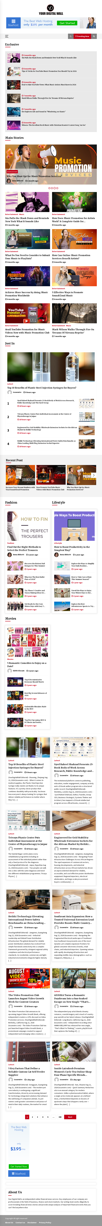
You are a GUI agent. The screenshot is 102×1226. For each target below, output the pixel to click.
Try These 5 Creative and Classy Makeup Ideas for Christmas (35, 592)
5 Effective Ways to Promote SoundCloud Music (67, 294)
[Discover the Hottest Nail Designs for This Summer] (15, 566)
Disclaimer (32, 1222)
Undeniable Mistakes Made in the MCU (35, 708)
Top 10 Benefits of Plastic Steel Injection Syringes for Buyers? (41, 387)
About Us (9, 1222)
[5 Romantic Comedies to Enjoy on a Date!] (27, 642)
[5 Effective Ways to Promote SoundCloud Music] (74, 276)
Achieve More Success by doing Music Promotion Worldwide (26, 294)
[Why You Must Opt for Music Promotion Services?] (81, 475)
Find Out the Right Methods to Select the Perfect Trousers (24, 548)
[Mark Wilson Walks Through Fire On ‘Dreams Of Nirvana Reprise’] (13, 98)
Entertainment (12, 172)
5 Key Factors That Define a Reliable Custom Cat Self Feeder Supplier (26, 1071)
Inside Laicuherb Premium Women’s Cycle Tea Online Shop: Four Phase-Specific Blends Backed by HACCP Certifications (73, 1072)
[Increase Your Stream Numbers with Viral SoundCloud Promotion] (20, 475)
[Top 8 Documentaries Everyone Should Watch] (15, 682)
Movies (10, 618)
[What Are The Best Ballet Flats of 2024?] (15, 579)
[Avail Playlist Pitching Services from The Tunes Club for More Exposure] (51, 165)
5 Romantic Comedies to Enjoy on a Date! (26, 665)
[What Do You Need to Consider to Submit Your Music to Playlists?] (27, 239)
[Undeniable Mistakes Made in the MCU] (15, 709)
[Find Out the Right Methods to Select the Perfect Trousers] (27, 526)
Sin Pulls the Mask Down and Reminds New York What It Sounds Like (49, 58)
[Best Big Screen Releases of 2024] (15, 695)
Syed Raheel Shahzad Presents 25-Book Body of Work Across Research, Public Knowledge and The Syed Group (45, 402)
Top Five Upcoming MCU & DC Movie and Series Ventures (35, 721)
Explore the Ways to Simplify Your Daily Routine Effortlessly (82, 565)
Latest (10, 384)
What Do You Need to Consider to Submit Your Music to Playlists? (27, 257)
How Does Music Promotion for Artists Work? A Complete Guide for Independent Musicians (73, 220)
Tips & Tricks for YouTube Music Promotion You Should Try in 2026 (49, 71)
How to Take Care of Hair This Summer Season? (81, 578)
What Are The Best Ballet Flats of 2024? (34, 578)
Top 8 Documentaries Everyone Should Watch (34, 681)
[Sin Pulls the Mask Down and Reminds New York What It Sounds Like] (13, 58)
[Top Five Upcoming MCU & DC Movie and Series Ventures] (15, 722)
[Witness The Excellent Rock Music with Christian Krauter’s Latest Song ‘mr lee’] (13, 125)
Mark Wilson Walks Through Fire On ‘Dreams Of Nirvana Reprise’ (48, 98)
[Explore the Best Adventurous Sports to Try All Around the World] (62, 606)
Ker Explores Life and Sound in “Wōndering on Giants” (44, 112)
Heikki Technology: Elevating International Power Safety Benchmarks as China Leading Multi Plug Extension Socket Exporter (46, 442)
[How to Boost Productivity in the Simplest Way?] (74, 526)
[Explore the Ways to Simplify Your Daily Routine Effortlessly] (62, 566)
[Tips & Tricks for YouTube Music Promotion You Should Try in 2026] (13, 71)
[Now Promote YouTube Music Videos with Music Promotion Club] (51, 475)
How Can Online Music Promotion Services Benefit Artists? (71, 257)
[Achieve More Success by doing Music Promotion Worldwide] (27, 276)
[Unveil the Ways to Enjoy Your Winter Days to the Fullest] (62, 593)
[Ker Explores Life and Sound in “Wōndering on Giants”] (13, 111)
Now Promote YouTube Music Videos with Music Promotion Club (50, 489)
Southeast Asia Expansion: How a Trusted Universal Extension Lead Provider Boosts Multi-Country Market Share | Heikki (74, 920)
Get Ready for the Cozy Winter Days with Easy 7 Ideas (34, 605)
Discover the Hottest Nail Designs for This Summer (35, 565)
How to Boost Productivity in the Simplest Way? (72, 548)
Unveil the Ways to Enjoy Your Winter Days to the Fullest (81, 592)
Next (93, 475)
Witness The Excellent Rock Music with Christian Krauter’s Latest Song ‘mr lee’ (54, 125)
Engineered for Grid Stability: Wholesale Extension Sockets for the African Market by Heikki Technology (47, 429)
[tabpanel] (51, 165)
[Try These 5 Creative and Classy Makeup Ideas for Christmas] (15, 593)
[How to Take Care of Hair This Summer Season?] (62, 579)
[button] (71, 36)
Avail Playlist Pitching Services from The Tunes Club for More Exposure (47, 176)
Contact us (20, 1222)
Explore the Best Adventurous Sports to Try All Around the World (82, 605)
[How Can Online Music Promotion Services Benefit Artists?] (74, 239)
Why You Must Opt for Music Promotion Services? (78, 489)
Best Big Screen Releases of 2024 (36, 694)
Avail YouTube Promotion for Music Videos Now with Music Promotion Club (27, 331)
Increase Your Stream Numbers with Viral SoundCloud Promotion (20, 489)
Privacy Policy (45, 1222)
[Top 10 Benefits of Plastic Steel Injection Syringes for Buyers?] (51, 367)
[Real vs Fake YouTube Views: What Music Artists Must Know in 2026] (13, 85)
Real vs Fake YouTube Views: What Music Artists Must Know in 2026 (49, 85)
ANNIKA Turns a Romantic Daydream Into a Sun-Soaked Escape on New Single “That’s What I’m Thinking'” (71, 998)
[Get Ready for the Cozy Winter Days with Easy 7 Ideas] (15, 606)
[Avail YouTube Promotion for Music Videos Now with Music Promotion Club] (27, 313)
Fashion (11, 502)
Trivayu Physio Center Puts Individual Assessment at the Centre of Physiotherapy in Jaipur (44, 415)
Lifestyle (58, 502)
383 (60, 1117)
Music (21, 214)
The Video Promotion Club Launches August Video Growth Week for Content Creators (26, 998)
